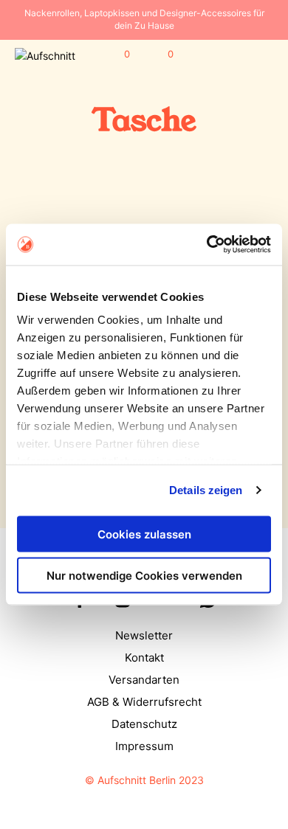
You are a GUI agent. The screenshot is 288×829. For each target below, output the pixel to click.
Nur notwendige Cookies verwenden (144, 576)
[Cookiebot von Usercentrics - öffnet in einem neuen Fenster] (207, 244)
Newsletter (144, 635)
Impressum (144, 746)
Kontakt (144, 658)
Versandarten (144, 680)
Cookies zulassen (144, 534)
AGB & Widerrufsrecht (144, 702)
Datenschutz (144, 724)
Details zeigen (205, 490)
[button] (117, 54)
